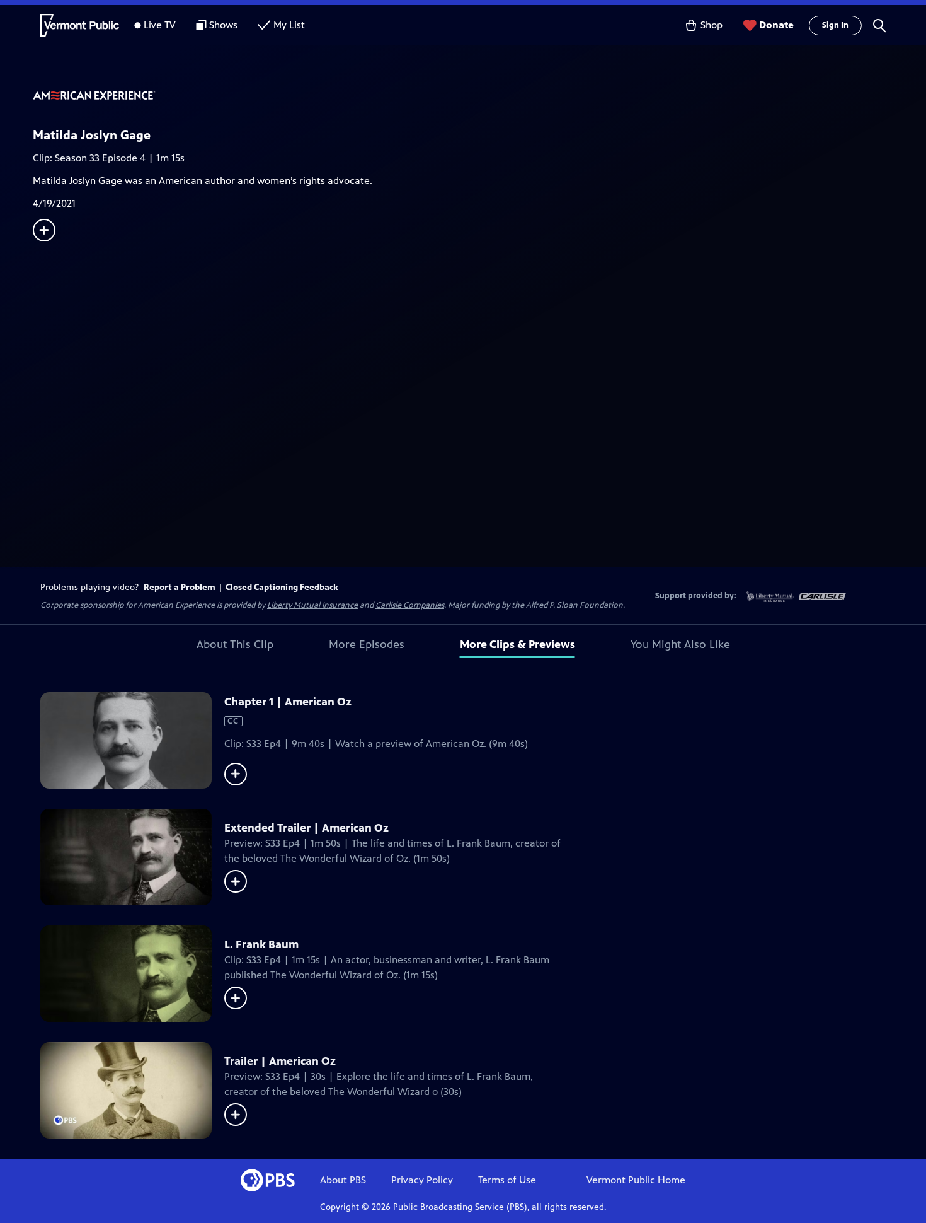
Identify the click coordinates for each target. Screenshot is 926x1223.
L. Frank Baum (261, 944)
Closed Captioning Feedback (282, 587)
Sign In (835, 25)
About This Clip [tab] (235, 644)
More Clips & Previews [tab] (517, 644)
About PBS (343, 1180)
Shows (223, 25)
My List (289, 25)
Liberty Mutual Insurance (312, 605)
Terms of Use (507, 1180)
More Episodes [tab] (366, 644)
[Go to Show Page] (479, 96)
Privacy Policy (422, 1180)
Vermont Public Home (635, 1180)
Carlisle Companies (409, 605)
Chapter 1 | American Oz (288, 702)
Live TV (160, 25)
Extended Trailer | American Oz (306, 828)
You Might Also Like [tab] (680, 644)
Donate (776, 25)
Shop (711, 25)
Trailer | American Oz (280, 1061)
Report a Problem (179, 587)
